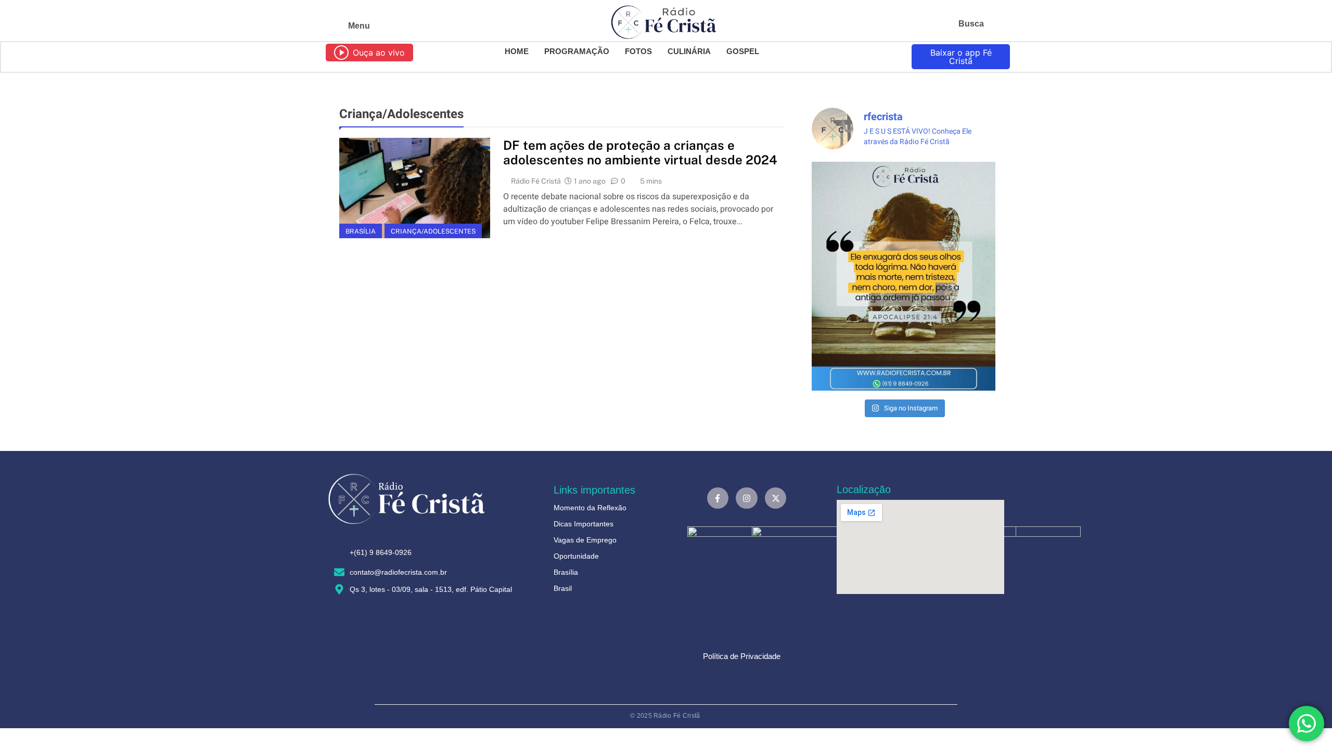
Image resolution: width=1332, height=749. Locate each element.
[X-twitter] (776, 498)
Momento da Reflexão (590, 507)
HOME (517, 51)
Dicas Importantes (583, 524)
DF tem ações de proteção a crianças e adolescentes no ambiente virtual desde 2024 (640, 152)
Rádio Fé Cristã (536, 181)
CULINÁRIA (689, 51)
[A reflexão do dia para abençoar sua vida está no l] (903, 276)
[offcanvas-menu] (332, 26)
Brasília (360, 231)
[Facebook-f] (718, 498)
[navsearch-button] (995, 26)
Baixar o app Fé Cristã (961, 56)
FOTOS (638, 51)
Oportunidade (576, 556)
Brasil (563, 588)
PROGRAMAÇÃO (576, 51)
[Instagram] (747, 498)
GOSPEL (742, 51)
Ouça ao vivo (379, 52)
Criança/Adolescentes (433, 231)
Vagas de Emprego (585, 540)
